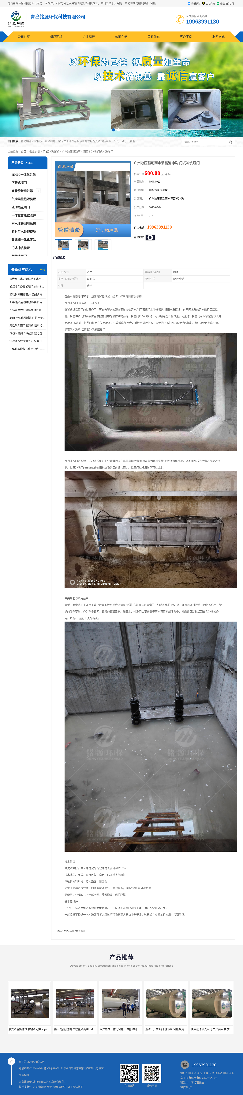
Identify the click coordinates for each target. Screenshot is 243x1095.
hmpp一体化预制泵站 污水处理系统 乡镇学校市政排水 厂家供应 (27, 317)
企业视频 (89, 36)
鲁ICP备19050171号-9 (56, 1068)
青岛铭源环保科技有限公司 (83, 1068)
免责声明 (52, 1087)
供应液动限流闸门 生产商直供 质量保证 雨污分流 (129, 1029)
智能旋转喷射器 (22, 191)
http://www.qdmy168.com (71, 930)
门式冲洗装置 (51, 151)
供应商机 (56, 36)
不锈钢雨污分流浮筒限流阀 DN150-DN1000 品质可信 (27, 310)
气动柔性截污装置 (24, 199)
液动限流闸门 (21, 207)
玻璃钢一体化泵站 (24, 239)
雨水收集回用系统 (24, 223)
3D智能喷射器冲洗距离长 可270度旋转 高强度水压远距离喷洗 (27, 302)
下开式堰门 (19, 182)
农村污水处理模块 (24, 231)
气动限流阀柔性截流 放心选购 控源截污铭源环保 (27, 333)
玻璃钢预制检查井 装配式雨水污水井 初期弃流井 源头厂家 (27, 294)
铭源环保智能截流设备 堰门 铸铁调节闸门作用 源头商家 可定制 (27, 341)
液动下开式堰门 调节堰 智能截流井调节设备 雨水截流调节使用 (91, 1029)
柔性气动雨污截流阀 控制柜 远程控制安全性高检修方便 (27, 325)
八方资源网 (39, 1087)
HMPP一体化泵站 (24, 174)
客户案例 (186, 36)
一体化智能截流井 (24, 215)
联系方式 (218, 36)
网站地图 (78, 1087)
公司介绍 (121, 36)
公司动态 (154, 36)
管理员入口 (65, 1087)
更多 (42, 269)
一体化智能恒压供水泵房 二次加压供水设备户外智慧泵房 (27, 348)
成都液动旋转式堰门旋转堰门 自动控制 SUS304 (27, 286)
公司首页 (24, 36)
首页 (23, 151)
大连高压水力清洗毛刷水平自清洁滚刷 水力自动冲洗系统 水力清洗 (27, 278)
